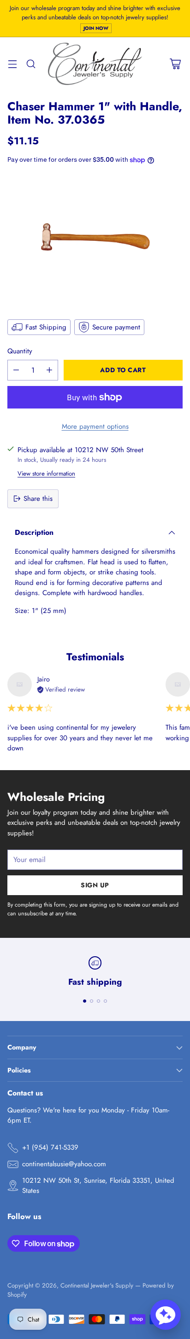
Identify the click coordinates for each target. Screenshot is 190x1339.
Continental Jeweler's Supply (96, 1285)
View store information (46, 473)
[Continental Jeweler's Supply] (95, 63)
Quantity (19, 351)
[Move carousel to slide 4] (105, 1001)
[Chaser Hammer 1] (95, 241)
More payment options (95, 426)
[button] (165, 1314)
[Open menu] (12, 64)
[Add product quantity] (49, 370)
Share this (38, 499)
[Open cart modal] (175, 64)
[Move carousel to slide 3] (98, 1001)
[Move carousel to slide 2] (91, 1001)
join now (95, 28)
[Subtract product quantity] (16, 370)
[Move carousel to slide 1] (84, 1001)
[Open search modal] (30, 64)
